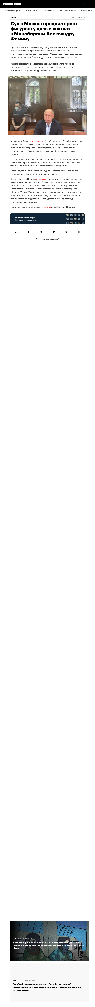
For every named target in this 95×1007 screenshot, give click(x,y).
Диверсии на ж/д (85, 10)
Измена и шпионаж (32, 10)
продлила (46, 207)
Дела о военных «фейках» (12, 10)
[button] (89, 4)
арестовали (42, 179)
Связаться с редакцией (49, 238)
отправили (37, 141)
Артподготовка (48, 10)
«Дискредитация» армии (66, 10)
